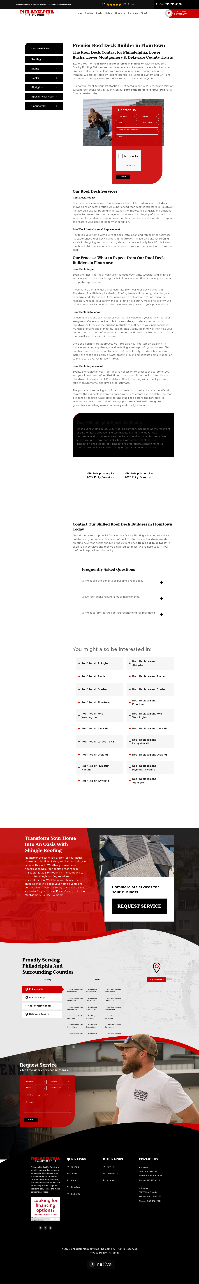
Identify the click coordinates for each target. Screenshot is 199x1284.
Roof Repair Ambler (94, 676)
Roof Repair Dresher (94, 689)
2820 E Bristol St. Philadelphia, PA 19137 (150, 1174)
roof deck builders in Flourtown (144, 90)
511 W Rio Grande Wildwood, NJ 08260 (150, 1194)
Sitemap (111, 1181)
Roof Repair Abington (95, 663)
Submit (123, 177)
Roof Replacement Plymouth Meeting (144, 768)
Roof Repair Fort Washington (92, 715)
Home (79, 13)
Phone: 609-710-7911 (150, 1201)
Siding (74, 1181)
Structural (76, 1187)
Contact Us (112, 1174)
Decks (97, 980)
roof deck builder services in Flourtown (119, 63)
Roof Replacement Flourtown (144, 702)
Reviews (111, 1167)
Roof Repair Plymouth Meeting (95, 768)
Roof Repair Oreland (94, 755)
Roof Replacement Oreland (149, 755)
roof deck (161, 203)
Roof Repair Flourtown (96, 702)
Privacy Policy (98, 1253)
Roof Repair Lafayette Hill (97, 741)
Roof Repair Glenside (94, 728)
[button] (114, 4)
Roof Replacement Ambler (149, 676)
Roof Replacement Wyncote (144, 781)
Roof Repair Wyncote (95, 781)
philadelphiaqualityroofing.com (90, 1249)
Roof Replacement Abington (144, 663)
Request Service (139, 906)
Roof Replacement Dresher (149, 689)
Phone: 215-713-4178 (149, 1180)
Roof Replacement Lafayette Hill (144, 742)
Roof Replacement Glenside (149, 728)
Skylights (75, 1194)
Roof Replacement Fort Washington (147, 715)
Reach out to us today (152, 543)
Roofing (47, 980)
